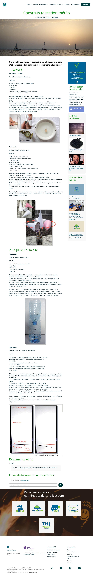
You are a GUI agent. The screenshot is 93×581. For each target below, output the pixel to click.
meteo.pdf (11, 463)
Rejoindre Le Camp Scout (77, 109)
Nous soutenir (85, 4)
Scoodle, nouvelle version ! (76, 196)
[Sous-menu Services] (62, 4)
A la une (73, 198)
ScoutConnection (33, 572)
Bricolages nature (25, 480)
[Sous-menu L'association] (79, 4)
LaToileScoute (11, 550)
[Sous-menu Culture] (69, 4)
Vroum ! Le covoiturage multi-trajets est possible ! (76, 234)
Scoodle (78, 198)
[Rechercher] (60, 485)
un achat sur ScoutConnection (23, 468)
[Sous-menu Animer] (31, 4)
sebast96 (55, 17)
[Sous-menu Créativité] (55, 4)
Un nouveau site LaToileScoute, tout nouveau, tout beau (74, 214)
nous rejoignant (37, 468)
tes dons (18, 572)
